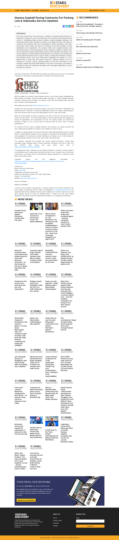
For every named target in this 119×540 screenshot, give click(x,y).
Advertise (56, 523)
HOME (17, 10)
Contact (55, 526)
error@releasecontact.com (62, 190)
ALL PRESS (35, 10)
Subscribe (90, 526)
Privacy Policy (57, 520)
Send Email (22, 170)
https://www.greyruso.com (41, 105)
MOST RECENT (25, 10)
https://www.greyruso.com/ (28, 178)
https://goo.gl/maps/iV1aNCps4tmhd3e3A (27, 147)
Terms (55, 518)
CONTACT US (44, 10)
